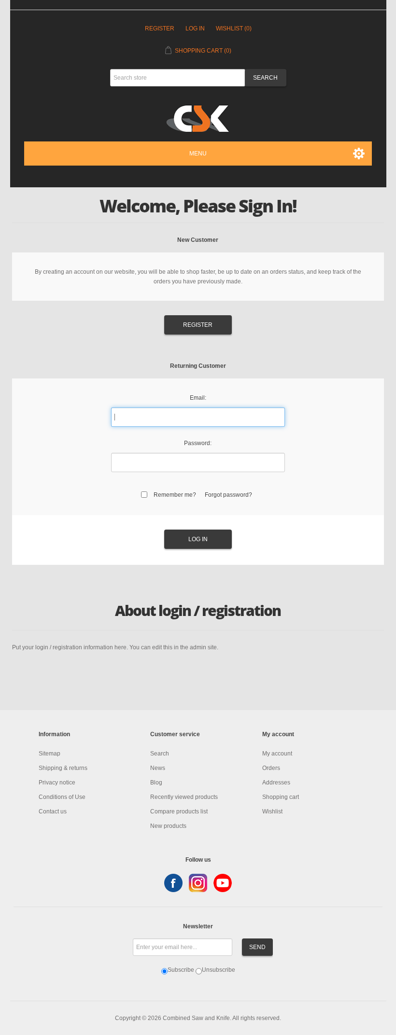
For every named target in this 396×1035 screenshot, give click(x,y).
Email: (198, 397)
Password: (198, 443)
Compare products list (179, 811)
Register (159, 28)
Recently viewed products (184, 797)
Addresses (276, 782)
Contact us (53, 811)
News (157, 768)
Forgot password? (228, 494)
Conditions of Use (62, 797)
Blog (156, 782)
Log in (195, 28)
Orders (271, 768)
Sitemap (49, 753)
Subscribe (181, 969)
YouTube (222, 883)
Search (159, 753)
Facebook (173, 883)
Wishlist (272, 811)
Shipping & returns (63, 768)
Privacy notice (57, 782)
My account (277, 753)
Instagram (198, 883)
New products (168, 826)
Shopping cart (280, 797)
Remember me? (175, 494)
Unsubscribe (218, 969)
